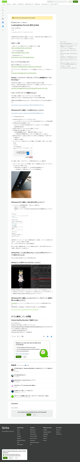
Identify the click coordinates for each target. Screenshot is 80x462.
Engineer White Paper (34, 442)
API (31, 444)
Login (70, 1)
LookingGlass (17, 28)
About (18, 429)
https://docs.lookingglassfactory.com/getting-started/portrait (26, 66)
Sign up (10, 457)
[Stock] (3, 13)
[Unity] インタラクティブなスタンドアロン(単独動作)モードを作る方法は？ (68, 46)
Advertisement (20, 444)
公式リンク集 (63, 41)
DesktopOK (14, 303)
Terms (18, 432)
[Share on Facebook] (3, 22)
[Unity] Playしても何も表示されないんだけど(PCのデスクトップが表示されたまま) (68, 57)
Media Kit (19, 438)
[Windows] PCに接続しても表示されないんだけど (69, 51)
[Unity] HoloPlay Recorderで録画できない (68, 67)
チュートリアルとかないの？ (66, 43)
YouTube (45, 438)
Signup (75, 1)
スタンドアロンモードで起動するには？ (68, 48)
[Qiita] (4, 2)
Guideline (19, 436)
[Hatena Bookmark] (3, 26)
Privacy (18, 434)
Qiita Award (32, 440)
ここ (15, 121)
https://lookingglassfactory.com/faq (20, 52)
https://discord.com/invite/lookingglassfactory (22, 57)
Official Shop (58, 434)
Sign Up (34, 414)
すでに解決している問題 (65, 66)
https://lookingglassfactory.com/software (21, 48)
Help (18, 442)
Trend (4, 4)
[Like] (3, 7)
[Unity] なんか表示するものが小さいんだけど (68, 60)
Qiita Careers (45, 4)
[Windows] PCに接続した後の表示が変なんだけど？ (69, 54)
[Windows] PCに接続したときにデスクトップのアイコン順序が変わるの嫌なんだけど (69, 63)
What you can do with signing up (22, 353)
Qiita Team (58, 429)
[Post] (3, 18)
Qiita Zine (58, 432)
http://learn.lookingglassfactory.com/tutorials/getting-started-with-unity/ (29, 88)
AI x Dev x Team (54, 4)
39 (2, 10)
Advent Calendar (33, 436)
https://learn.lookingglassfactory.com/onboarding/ (23, 73)
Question (14, 4)
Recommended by (21, 365)
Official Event (21, 4)
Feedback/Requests (21, 440)
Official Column (29, 4)
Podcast (44, 440)
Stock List (9, 4)
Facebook (45, 436)
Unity (13, 28)
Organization (37, 4)
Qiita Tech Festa (33, 438)
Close (16, 457)
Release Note (33, 429)
